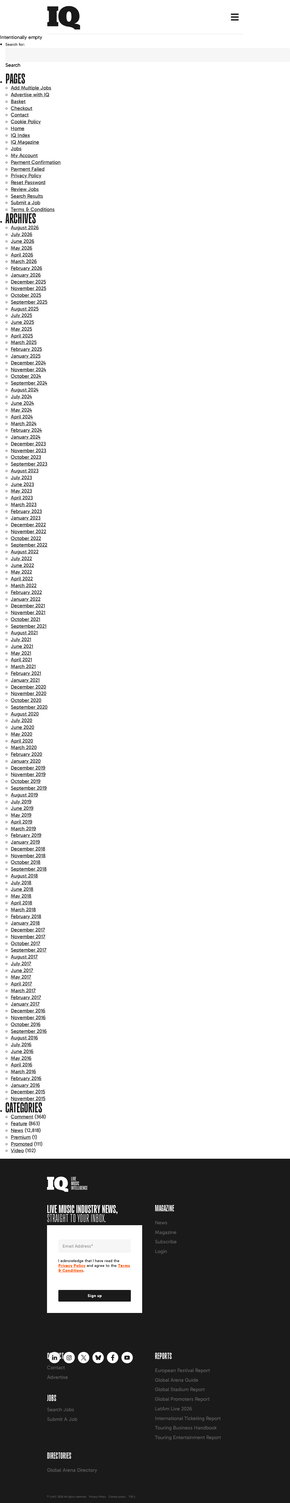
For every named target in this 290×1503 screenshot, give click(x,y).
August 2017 (24, 957)
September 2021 (28, 626)
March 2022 (24, 585)
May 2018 (21, 896)
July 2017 (21, 963)
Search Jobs (60, 1409)
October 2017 (25, 943)
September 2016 (29, 1031)
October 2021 (25, 619)
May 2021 (21, 653)
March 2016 (23, 1071)
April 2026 (22, 255)
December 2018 (28, 849)
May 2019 (21, 815)
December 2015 (28, 1092)
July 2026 (21, 234)
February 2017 (26, 997)
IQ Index (20, 135)
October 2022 (26, 538)
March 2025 (24, 342)
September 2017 (28, 950)
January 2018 (25, 923)
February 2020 (26, 754)
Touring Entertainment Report (188, 1437)
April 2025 (22, 336)
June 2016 (22, 1051)
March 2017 (23, 990)
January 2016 (25, 1085)
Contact (20, 115)
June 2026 (22, 241)
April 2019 (21, 822)
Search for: (15, 44)
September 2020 (29, 707)
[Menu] (235, 17)
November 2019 (28, 774)
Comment (22, 1117)
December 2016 (28, 1011)
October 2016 (25, 1024)
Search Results (27, 196)
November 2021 (28, 612)
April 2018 (21, 903)
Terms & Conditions (33, 209)
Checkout (21, 108)
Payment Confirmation (36, 162)
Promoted (22, 1144)
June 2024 (22, 403)
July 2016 (21, 1044)
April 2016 (21, 1065)
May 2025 (21, 329)
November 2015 (28, 1098)
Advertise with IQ (30, 94)
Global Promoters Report (182, 1399)
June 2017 (22, 970)
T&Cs (132, 1496)
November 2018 (28, 855)
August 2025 (25, 309)
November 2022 (28, 531)
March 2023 (24, 504)
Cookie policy (117, 1496)
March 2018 (23, 909)
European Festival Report (182, 1370)
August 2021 (24, 632)
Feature (19, 1123)
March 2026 (24, 261)
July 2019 (21, 802)
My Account (24, 155)
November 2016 (28, 1017)
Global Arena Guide (176, 1380)
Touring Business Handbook (186, 1428)
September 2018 (29, 869)
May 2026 (21, 248)
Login (161, 1251)
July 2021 (21, 639)
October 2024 (26, 376)
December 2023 (28, 444)
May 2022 (21, 572)
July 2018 (21, 882)
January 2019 (25, 842)
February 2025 (26, 349)
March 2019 (23, 828)
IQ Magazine (25, 142)
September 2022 (29, 545)
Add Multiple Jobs (31, 88)
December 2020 (28, 687)
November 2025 (28, 288)
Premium (21, 1137)
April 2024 (22, 417)
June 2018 (22, 889)
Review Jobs (25, 189)
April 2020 (22, 741)
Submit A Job (62, 1419)
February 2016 (26, 1078)
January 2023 (25, 518)
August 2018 (24, 876)
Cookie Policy (26, 121)
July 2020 (21, 720)
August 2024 (25, 390)
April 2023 (22, 498)
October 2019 (25, 781)
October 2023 (26, 457)
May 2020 (21, 734)
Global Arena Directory (72, 1470)
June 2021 (22, 646)
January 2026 (26, 275)
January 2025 (25, 356)
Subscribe (166, 1242)
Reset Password (28, 182)
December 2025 (28, 282)
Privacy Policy (26, 175)
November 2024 (28, 369)
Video (17, 1150)
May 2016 (21, 1058)
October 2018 (25, 862)
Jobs (16, 148)
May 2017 (21, 977)
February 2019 (26, 835)
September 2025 (29, 302)
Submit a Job (25, 202)
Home (17, 128)
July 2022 (21, 558)
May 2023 (21, 491)
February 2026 (26, 268)
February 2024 (26, 430)
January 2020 (26, 761)
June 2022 (22, 565)
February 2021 (26, 673)
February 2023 (26, 511)
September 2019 (29, 788)
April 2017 (21, 984)
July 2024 (21, 396)
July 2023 (21, 477)
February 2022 (26, 592)
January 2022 (25, 599)
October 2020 (26, 700)
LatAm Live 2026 (173, 1409)
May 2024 (21, 410)
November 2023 (28, 450)
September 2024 (29, 383)
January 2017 (25, 1004)
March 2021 (23, 666)
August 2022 (25, 552)
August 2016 (24, 1038)
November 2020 (28, 693)
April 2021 (21, 659)
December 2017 (28, 930)
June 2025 (22, 322)
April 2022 (22, 579)
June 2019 (22, 808)
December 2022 (28, 525)
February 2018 (26, 916)
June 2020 (22, 727)
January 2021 (25, 680)
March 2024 (24, 423)
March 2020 (24, 747)
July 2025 (21, 315)
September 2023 (29, 464)
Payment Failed (27, 169)
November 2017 (28, 936)
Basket (18, 101)
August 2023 (25, 471)
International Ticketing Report (188, 1418)
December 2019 (28, 768)
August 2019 (24, 795)
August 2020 (25, 714)
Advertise (57, 1377)
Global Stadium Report (180, 1389)
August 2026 (25, 227)
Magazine (165, 1232)
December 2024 (28, 363)
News (17, 1130)
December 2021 (28, 606)
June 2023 (22, 484)
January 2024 (25, 437)
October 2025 (26, 295)
